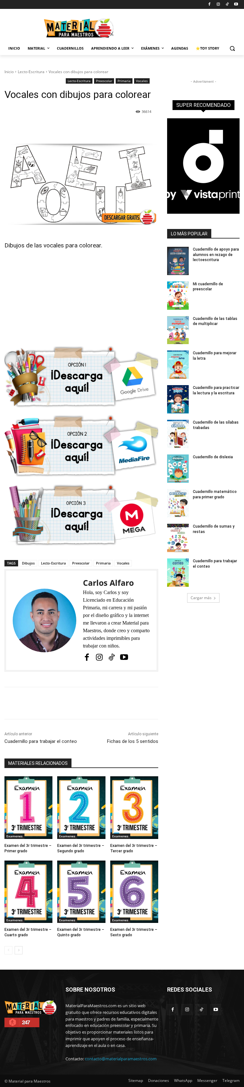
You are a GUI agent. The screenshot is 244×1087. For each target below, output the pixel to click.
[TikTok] (227, 4)
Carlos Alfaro (108, 582)
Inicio (9, 71)
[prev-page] (8, 950)
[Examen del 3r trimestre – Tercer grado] (134, 807)
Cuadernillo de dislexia (213, 457)
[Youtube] (236, 4)
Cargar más (201, 597)
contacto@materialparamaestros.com (121, 1059)
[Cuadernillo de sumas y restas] (178, 538)
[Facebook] (209, 4)
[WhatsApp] (92, 127)
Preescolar (104, 81)
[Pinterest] (77, 127)
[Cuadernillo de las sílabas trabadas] (178, 434)
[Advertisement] (81, 298)
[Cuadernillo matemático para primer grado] (178, 503)
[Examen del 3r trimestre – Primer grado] (28, 807)
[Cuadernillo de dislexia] (178, 468)
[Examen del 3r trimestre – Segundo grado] (81, 807)
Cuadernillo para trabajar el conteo (40, 741)
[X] (63, 127)
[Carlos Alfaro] (44, 620)
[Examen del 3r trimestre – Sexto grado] (134, 892)
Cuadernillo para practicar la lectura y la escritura (216, 390)
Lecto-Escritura (31, 71)
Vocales (142, 81)
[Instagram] (218, 4)
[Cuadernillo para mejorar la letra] (178, 364)
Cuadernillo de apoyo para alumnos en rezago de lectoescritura (216, 254)
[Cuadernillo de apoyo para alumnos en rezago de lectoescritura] (178, 261)
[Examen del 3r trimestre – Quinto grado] (81, 892)
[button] (232, 48)
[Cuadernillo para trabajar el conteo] (178, 572)
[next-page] (19, 950)
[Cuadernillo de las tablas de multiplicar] (178, 330)
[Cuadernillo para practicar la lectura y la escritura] (178, 399)
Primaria (124, 81)
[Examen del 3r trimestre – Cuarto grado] (28, 892)
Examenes (14, 836)
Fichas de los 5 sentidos (132, 741)
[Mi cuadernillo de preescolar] (178, 295)
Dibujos (28, 563)
